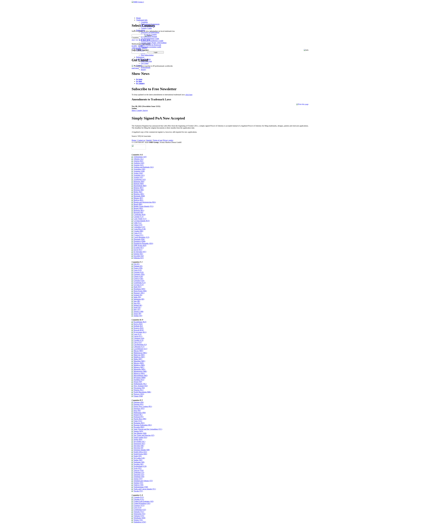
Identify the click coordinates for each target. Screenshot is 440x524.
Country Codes (146, 28)
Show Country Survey (140, 110)
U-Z (148, 40)
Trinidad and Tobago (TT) (143, 481)
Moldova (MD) (139, 365)
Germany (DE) (139, 274)
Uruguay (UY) (139, 505)
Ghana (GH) (138, 276)
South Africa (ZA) (140, 452)
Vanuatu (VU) (139, 512)
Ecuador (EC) (139, 248)
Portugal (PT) (139, 417)
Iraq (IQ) (137, 303)
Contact (139, 65)
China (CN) (138, 225)
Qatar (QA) (138, 421)
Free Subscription (147, 55)
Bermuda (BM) (139, 196)
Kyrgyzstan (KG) (140, 332)
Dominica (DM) (139, 241)
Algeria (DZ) (138, 161)
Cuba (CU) (138, 233)
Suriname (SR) (139, 462)
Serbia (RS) (138, 439)
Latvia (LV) (138, 336)
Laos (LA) (137, 334)
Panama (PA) (138, 404)
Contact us (141, 140)
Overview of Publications (150, 32)
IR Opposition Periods (149, 36)
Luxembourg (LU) (140, 349)
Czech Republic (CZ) (141, 237)
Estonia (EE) (138, 254)
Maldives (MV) (139, 357)
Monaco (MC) (139, 367)
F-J (137, 40)
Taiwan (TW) (139, 470)
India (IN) (137, 297)
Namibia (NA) (139, 380)
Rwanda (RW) (139, 427)
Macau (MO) (138, 351)
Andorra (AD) (139, 163)
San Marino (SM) (140, 433)
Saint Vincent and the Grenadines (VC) (148, 429)
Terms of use (157, 140)
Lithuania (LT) (139, 347)
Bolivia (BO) (138, 200)
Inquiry (143, 70)
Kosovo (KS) (138, 328)
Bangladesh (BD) (140, 186)
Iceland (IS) (138, 295)
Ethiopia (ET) (139, 258)
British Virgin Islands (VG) (143, 206)
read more (135, 68)
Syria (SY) (138, 468)
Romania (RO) (139, 423)
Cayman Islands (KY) (142, 221)
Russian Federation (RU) (143, 425)
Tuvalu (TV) (138, 491)
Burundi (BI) (138, 212)
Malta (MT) (138, 359)
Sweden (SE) (138, 464)
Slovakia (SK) (139, 446)
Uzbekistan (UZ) (140, 510)
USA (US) (137, 508)
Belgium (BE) (139, 190)
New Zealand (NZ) (141, 386)
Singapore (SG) (139, 444)
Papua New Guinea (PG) (143, 406)
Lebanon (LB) (139, 338)
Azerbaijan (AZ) (140, 179)
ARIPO (144, 48)
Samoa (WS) (138, 431)
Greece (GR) (138, 278)
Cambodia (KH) (140, 215)
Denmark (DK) (139, 239)
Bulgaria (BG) (139, 210)
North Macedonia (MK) (142, 392)
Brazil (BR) (138, 204)
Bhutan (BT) (138, 198)
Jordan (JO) (138, 316)
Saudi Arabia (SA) (140, 437)
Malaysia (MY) (139, 355)
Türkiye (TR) (138, 485)
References (140, 57)
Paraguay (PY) (139, 408)
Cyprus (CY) (138, 235)
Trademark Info (141, 20)
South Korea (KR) (140, 454)
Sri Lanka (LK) (139, 458)
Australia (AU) (139, 175)
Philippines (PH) (140, 413)
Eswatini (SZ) (139, 256)
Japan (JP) (137, 314)
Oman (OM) (138, 396)
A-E (133, 40)
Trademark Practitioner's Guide (152, 41)
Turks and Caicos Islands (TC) (145, 489)
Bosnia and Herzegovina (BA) (145, 202)
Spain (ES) (138, 456)
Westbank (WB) (139, 518)
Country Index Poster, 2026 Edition (153, 43)
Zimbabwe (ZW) (140, 522)
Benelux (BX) (139, 194)
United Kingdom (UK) (142, 503)
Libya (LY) (138, 342)
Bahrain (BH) (139, 184)
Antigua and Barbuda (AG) (144, 167)
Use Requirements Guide (150, 39)
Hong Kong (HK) (140, 291)
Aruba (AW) (138, 173)
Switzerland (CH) (140, 466)
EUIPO (134, 46)
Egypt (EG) (138, 250)
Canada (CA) (138, 217)
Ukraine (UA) (139, 499)
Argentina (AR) (139, 169)
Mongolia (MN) (139, 369)
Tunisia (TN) (138, 483)
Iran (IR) (137, 301)
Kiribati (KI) (138, 326)
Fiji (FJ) (136, 264)
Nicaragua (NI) (139, 388)
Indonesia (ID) (139, 299)
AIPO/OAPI (136, 48)
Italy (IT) (137, 309)
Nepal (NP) (138, 382)
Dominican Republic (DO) (143, 243)
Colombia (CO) (139, 227)
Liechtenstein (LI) (140, 345)
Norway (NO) (139, 394)
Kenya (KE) (138, 324)
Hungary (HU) (139, 293)
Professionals (145, 67)
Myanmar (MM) (140, 378)
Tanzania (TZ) (139, 475)
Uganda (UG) (139, 497)
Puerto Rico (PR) (140, 419)
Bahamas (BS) (139, 182)
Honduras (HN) (139, 289)
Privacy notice (168, 140)
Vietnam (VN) (139, 516)
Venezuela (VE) (139, 514)
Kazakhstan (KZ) (140, 322)
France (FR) (138, 268)
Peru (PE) (137, 411)
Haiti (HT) (137, 287)
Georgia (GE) (139, 272)
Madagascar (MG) (140, 353)
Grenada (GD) (139, 281)
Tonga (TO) (138, 479)
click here (188, 95)
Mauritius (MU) (139, 361)
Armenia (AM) (139, 171)
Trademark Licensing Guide (151, 47)
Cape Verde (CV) (140, 219)
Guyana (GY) (139, 285)
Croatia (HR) (138, 231)
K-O (140, 40)
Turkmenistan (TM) (141, 487)
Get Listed (144, 63)
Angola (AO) (138, 165)
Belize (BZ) (138, 192)
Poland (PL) (138, 415)
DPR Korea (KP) (140, 245)
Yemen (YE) (138, 520)
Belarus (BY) (138, 188)
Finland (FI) (138, 266)
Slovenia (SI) (138, 448)
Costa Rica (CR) (140, 229)
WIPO (140, 46)
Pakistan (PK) (139, 402)
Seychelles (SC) (139, 441)
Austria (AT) (138, 177)
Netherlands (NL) (140, 384)
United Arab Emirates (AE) (144, 501)
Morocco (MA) (139, 373)
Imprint (149, 140)
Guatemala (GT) (140, 283)
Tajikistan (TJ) (139, 472)
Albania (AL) (139, 159)
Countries (144, 22)
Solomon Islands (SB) (142, 450)
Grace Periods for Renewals (151, 45)
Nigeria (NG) (138, 390)
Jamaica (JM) (138, 311)
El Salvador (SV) (140, 252)
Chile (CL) (138, 223)
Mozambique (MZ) (141, 375)
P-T (144, 40)
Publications (140, 30)
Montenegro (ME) (140, 371)
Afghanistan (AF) (140, 157)
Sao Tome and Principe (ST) (144, 435)
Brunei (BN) (138, 208)
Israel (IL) (137, 307)
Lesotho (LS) (138, 340)
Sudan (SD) (138, 460)
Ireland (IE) (138, 305)
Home (138, 18)
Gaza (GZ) (138, 270)
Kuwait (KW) (139, 330)
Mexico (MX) (139, 363)
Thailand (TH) (139, 477)
